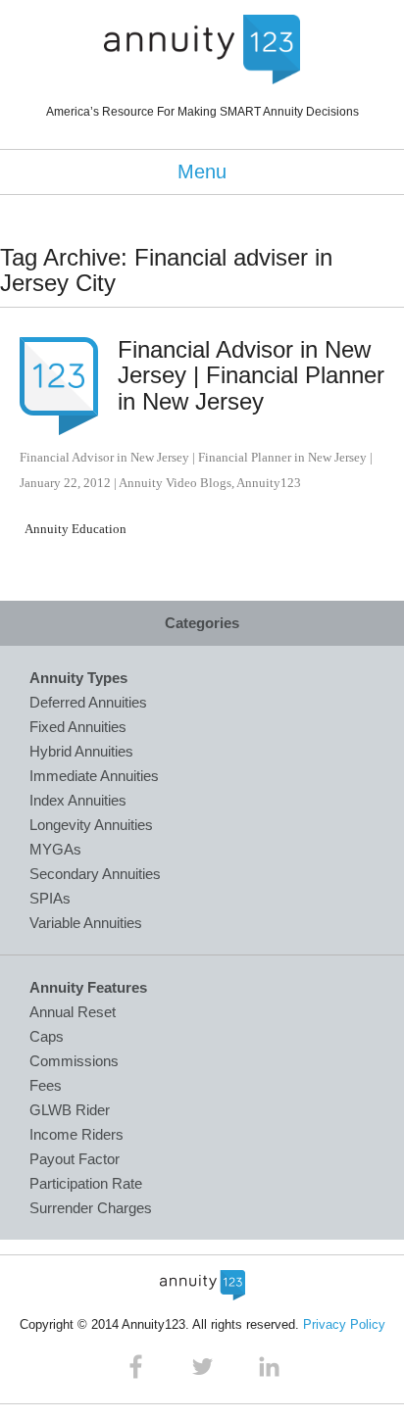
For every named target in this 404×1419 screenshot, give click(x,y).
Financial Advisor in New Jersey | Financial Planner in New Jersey (251, 375)
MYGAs (55, 849)
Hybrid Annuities (81, 751)
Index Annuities (77, 800)
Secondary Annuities (95, 873)
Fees (45, 1085)
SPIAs (50, 898)
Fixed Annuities (77, 726)
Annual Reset (72, 1011)
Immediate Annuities (94, 775)
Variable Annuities (85, 922)
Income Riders (76, 1134)
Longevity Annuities (91, 824)
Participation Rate (85, 1183)
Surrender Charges (90, 1207)
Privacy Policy (344, 1324)
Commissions (74, 1060)
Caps (46, 1036)
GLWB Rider (69, 1109)
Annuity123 (268, 482)
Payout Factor (74, 1158)
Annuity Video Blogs (175, 482)
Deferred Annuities (88, 702)
